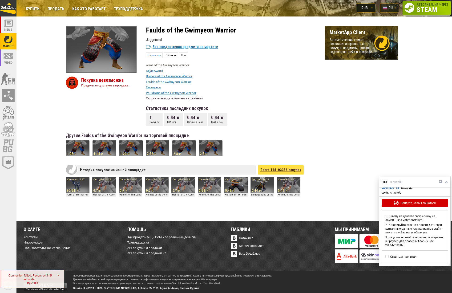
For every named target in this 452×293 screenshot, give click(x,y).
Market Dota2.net (251, 246)
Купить (33, 9)
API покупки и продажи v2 (146, 253)
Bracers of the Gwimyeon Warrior (169, 76)
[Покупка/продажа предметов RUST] (8, 95)
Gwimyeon (153, 87)
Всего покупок (280, 170)
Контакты (31, 237)
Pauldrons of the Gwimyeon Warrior (171, 93)
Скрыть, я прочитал (403, 256)
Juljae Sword (154, 71)
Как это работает (89, 9)
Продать (56, 9)
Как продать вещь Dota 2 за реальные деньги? (161, 237)
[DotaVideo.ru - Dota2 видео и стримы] (8, 57)
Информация (33, 242)
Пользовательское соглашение (47, 248)
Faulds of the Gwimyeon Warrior (168, 82)
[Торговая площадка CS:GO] (8, 79)
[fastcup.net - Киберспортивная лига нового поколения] (8, 162)
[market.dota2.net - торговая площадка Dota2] (8, 41)
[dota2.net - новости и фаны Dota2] (8, 24)
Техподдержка (128, 9)
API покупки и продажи (144, 248)
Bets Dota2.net (249, 253)
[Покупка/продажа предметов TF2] (8, 129)
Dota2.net (246, 238)
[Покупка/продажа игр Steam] (8, 112)
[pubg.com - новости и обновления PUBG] (8, 146)
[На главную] (8, 8)
